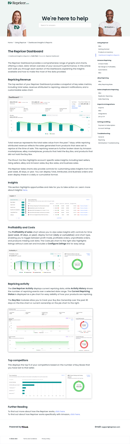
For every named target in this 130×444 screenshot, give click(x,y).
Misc (99, 46)
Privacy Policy (46, 439)
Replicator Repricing (105, 96)
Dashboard (55, 56)
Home (10, 42)
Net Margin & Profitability (107, 67)
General (101, 137)
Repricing (101, 140)
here (25, 190)
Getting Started (103, 49)
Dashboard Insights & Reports (40, 42)
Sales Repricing (103, 99)
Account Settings (104, 128)
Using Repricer (20, 42)
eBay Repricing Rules (105, 84)
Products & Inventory (105, 52)
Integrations (102, 114)
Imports (101, 108)
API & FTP (101, 117)
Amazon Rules (103, 64)
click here (75, 414)
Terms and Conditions (30, 439)
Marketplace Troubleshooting (108, 143)
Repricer (48, 56)
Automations (102, 70)
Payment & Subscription (106, 125)
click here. (60, 411)
